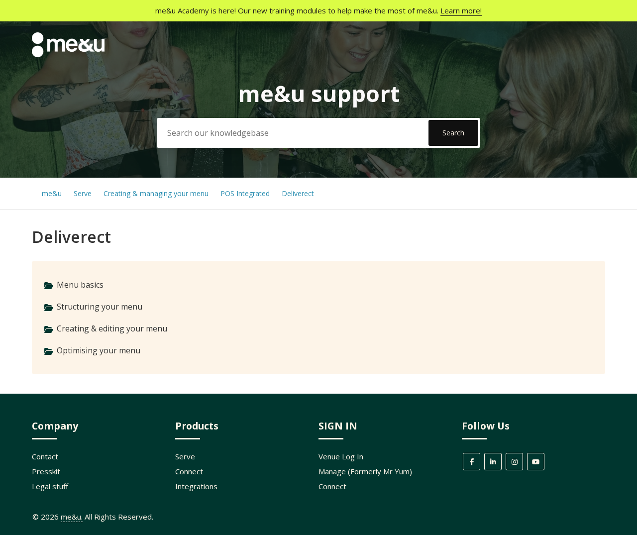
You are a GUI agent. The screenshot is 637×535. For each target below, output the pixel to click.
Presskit (46, 471)
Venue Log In (340, 456)
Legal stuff (50, 486)
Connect (189, 471)
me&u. (72, 517)
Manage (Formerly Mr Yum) (365, 471)
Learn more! (461, 10)
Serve (83, 193)
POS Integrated (246, 193)
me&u (52, 193)
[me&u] (68, 54)
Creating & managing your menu (157, 193)
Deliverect (298, 193)
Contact (45, 456)
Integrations (196, 486)
